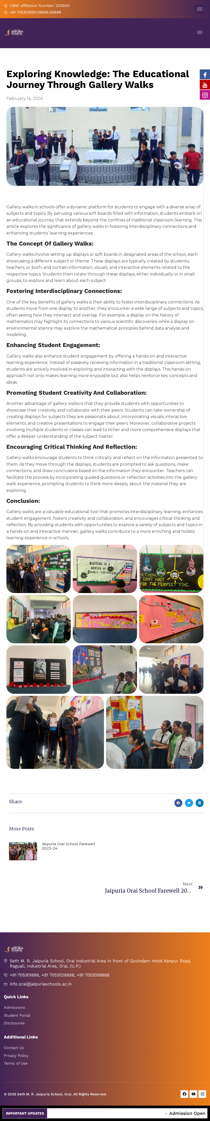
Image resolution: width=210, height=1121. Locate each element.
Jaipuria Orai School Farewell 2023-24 (68, 846)
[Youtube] (205, 84)
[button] (178, 803)
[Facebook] (205, 74)
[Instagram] (205, 95)
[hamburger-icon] (199, 9)
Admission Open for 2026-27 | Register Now (160, 1113)
